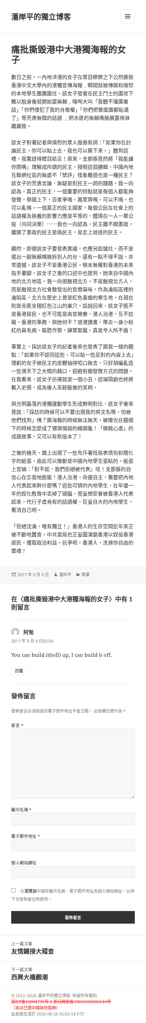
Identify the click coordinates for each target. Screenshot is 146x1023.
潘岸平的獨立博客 (41, 16)
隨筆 (85, 575)
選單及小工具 (128, 16)
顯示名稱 (21, 810)
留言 (17, 725)
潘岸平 (65, 575)
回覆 (19, 671)
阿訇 (28, 632)
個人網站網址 (24, 863)
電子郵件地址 (25, 836)
